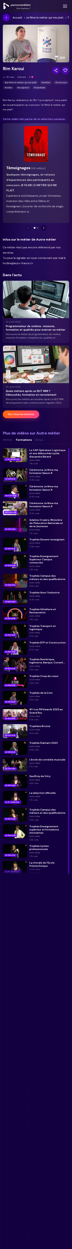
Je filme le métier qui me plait (44, 17)
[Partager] (56, 70)
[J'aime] (65, 70)
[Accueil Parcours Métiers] (17, 6)
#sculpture (23, 87)
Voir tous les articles (21, 414)
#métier (45, 82)
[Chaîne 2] (37, 228)
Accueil (17, 17)
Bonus (39, 440)
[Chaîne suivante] (43, 228)
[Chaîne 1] (34, 228)
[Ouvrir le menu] (65, 6)
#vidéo (8, 87)
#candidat (39, 87)
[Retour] (6, 17)
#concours (61, 82)
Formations (24, 440)
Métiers (7, 440)
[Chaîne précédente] (28, 228)
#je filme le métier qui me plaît (21, 82)
